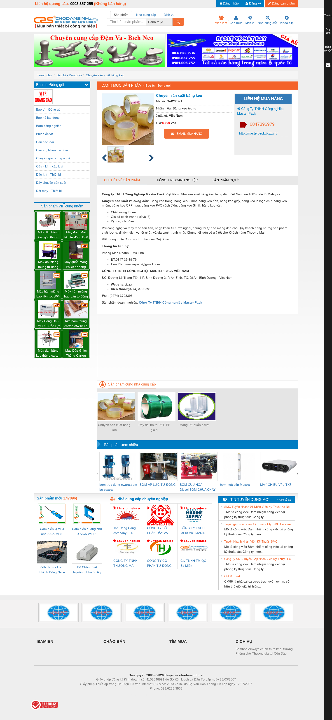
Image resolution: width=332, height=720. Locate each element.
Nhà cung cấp (268, 23)
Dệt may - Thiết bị (49, 191)
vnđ (173, 123)
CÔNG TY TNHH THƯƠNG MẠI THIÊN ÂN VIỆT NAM (125, 563)
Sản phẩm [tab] (121, 14)
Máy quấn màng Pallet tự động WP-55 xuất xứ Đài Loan (76, 264)
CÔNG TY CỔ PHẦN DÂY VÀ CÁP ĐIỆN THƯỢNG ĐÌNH (158, 530)
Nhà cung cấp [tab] (146, 14)
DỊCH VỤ (244, 641)
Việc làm (221, 23)
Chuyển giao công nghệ (53, 158)
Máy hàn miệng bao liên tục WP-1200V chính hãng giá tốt (48, 294)
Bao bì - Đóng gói (69, 75)
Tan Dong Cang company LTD (124, 530)
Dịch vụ (250, 23)
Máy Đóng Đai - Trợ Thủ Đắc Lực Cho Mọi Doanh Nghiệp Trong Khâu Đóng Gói (48, 323)
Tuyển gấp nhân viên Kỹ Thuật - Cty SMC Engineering (259, 524)
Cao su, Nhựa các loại (52, 150)
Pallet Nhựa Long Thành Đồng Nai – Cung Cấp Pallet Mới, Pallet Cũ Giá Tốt (52, 570)
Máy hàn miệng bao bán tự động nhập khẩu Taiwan (76, 294)
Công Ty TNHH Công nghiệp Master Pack (260, 111)
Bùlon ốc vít (44, 134)
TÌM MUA (178, 641)
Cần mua (236, 23)
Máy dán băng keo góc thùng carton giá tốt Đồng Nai (48, 235)
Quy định (328, 31)
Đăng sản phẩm (283, 3)
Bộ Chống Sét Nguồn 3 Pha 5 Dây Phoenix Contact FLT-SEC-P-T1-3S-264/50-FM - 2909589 (87, 570)
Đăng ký (255, 3)
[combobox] (171, 22)
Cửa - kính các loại (49, 166)
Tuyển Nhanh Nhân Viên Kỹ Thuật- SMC (250, 541)
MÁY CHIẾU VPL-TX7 (275, 484)
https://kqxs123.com (188, 695)
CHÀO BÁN (114, 641)
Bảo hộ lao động (48, 117)
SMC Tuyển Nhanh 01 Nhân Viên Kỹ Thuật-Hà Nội (257, 507)
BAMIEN (45, 641)
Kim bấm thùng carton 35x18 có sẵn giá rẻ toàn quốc (75, 323)
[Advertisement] (197, 345)
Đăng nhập (231, 3)
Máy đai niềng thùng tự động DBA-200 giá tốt (48, 264)
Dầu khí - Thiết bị (48, 174)
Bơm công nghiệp (48, 126)
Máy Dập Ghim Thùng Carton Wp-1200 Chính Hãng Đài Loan (76, 353)
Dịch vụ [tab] (169, 14)
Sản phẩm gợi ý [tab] (226, 180)
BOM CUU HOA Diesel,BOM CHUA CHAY (197, 487)
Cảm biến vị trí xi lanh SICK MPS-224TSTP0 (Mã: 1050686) (52, 531)
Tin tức (328, 15)
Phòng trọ (137, 695)
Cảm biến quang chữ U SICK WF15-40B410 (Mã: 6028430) (87, 531)
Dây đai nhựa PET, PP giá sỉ (154, 427)
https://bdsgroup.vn (160, 695)
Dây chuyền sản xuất (51, 182)
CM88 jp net (232, 576)
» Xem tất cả (284, 499)
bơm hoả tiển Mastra (235, 484)
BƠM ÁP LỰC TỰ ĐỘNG (158, 484)
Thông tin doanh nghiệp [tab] (176, 180)
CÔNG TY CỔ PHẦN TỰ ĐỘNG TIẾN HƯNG (159, 563)
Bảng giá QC (328, 48)
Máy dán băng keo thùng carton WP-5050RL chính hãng (48, 353)
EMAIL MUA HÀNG (188, 133)
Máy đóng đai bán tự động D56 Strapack (76, 235)
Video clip (287, 23)
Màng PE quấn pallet (194, 425)
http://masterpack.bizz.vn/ (257, 133)
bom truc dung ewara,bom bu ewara (118, 487)
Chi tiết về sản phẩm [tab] (122, 180)
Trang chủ (44, 75)
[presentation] (97, 473)
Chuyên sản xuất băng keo (105, 75)
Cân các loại (45, 142)
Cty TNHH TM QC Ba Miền (193, 563)
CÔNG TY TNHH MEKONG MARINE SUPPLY (194, 530)
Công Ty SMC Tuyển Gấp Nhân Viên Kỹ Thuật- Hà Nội (259, 559)
